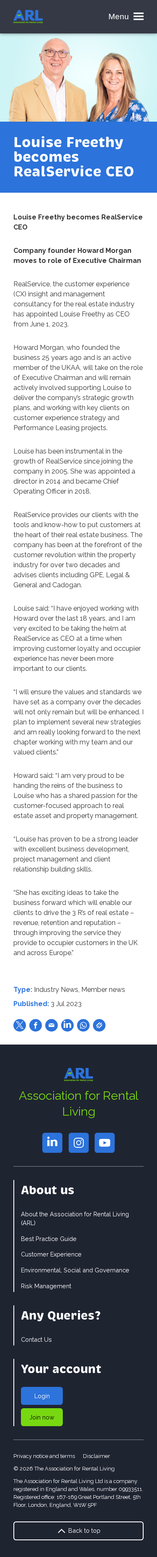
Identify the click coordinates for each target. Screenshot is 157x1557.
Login (42, 1395)
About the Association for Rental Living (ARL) (75, 1218)
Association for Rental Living (79, 1103)
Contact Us (36, 1339)
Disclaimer (96, 1456)
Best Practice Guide (49, 1238)
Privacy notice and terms (44, 1456)
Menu (118, 16)
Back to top (83, 1530)
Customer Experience (51, 1254)
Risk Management (46, 1285)
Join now (41, 1417)
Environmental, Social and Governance (75, 1270)
